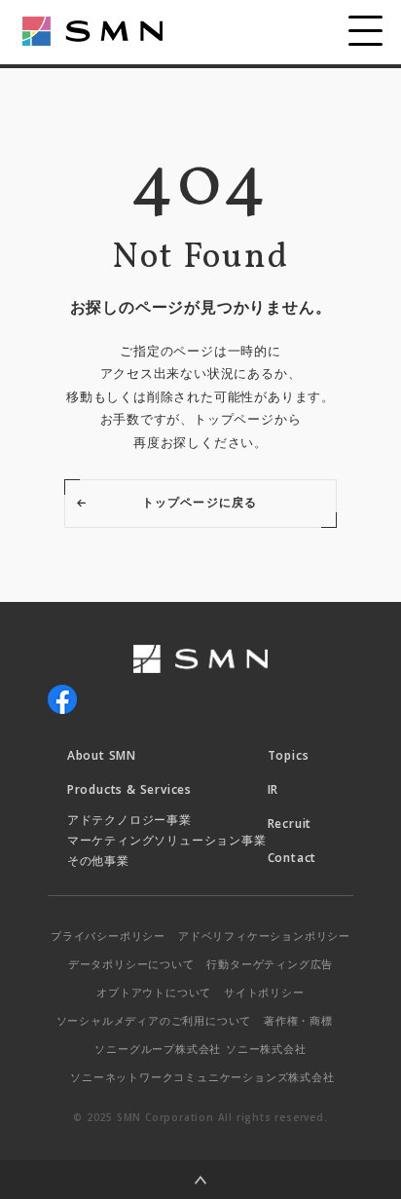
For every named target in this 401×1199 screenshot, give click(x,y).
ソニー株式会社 (266, 1048)
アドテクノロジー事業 (129, 819)
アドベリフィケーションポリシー (264, 935)
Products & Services (129, 789)
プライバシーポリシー (108, 935)
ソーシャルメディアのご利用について (154, 1020)
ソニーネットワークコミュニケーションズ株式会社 (202, 1076)
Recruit (290, 823)
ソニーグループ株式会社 (157, 1048)
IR (273, 789)
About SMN (101, 755)
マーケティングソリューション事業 (167, 840)
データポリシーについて (131, 963)
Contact (292, 857)
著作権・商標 (298, 1020)
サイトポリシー (264, 992)
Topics (289, 755)
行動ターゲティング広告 (269, 963)
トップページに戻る (200, 502)
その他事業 (98, 860)
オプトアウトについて (153, 992)
